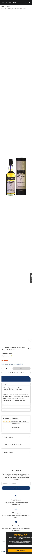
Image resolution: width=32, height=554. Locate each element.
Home (2, 6)
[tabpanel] (16, 394)
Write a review (16, 423)
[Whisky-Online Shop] (11, 2)
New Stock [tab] (5, 410)
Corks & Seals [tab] (5, 404)
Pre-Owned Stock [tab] (6, 407)
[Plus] (9, 368)
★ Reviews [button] (31, 278)
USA (18, 462)
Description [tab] (5, 384)
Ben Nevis (8, 6)
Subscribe (16, 488)
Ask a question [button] (16, 427)
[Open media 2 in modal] (16, 176)
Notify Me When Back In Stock (16, 373)
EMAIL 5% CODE (18, 550)
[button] (25, 2)
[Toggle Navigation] (3, 2)
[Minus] (3, 368)
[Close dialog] (30, 533)
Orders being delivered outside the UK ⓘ (12, 364)
